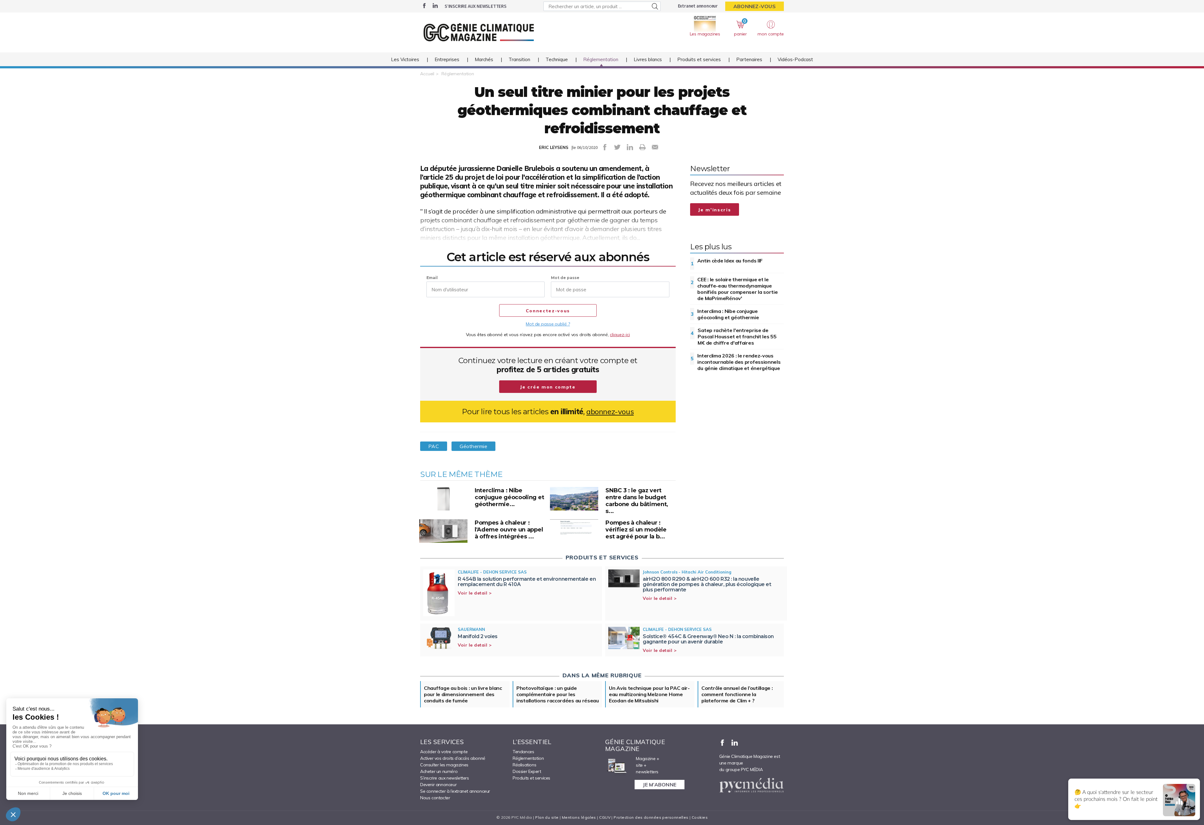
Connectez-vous (548, 311)
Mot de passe (565, 277)
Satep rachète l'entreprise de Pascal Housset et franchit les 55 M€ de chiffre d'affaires (737, 336)
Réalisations (524, 765)
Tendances (523, 751)
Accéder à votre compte (443, 751)
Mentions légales (579, 817)
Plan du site (546, 817)
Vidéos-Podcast (795, 59)
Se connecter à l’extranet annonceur (455, 791)
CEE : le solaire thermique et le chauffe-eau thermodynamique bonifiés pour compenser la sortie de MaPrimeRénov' (737, 288)
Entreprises (447, 59)
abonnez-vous (610, 411)
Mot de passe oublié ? (548, 323)
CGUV (604, 817)
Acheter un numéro (438, 771)
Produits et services (699, 59)
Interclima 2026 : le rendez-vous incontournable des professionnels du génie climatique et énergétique (738, 361)
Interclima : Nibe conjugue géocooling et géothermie (728, 314)
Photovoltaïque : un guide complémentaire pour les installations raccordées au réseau (557, 694)
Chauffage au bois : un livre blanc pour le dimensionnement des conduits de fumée (463, 694)
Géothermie (473, 446)
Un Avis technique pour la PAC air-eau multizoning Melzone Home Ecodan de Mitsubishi (649, 694)
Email (432, 277)
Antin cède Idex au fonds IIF (730, 260)
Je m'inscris (714, 210)
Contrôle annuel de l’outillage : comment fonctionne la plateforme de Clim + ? (737, 694)
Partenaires (749, 59)
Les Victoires (405, 59)
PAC (433, 446)
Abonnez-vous (754, 6)
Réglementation (600, 59)
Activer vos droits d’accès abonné (452, 758)
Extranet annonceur (698, 6)
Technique (557, 59)
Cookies (700, 817)
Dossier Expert (527, 771)
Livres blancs (648, 59)
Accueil (427, 73)
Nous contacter (435, 798)
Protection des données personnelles (651, 817)
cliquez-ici (620, 334)
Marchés (484, 59)
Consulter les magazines (444, 765)
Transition (519, 59)
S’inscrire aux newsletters (475, 6)
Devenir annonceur (438, 784)
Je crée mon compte (548, 387)
